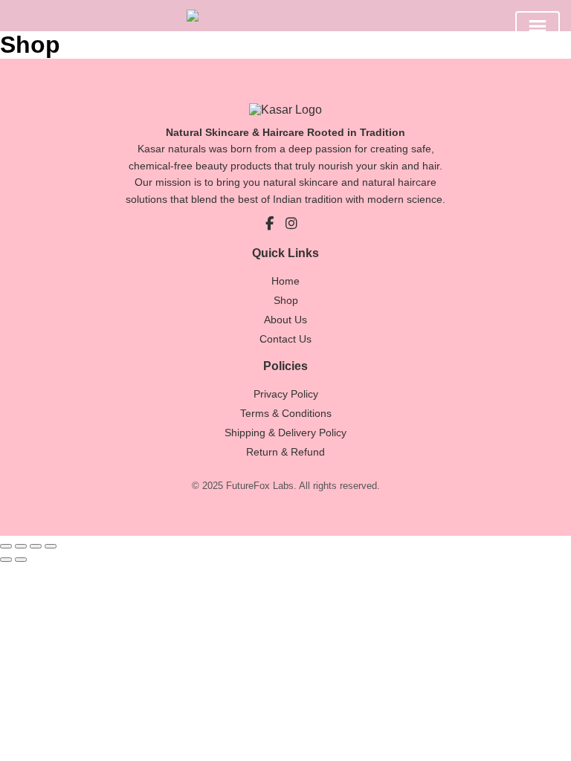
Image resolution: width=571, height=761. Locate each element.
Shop (286, 300)
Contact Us (285, 339)
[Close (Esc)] (51, 546)
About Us (285, 320)
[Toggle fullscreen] (21, 546)
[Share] (36, 546)
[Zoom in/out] (6, 546)
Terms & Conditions (286, 413)
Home (285, 281)
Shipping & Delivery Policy (285, 432)
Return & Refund (285, 452)
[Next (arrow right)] (21, 559)
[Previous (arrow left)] (6, 559)
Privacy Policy (286, 394)
